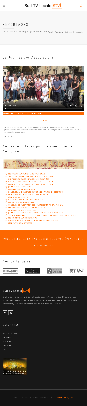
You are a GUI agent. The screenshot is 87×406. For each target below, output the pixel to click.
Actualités (7, 341)
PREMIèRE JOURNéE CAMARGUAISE (22, 189)
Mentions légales (65, 398)
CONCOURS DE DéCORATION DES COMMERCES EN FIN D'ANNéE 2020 (36, 205)
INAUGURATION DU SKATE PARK (21, 202)
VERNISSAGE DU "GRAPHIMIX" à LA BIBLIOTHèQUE (28, 194)
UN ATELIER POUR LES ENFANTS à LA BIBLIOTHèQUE (29, 179)
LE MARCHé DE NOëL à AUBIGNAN (22, 210)
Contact (6, 350)
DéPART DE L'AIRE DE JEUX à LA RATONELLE (25, 200)
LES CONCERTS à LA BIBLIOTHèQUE (22, 218)
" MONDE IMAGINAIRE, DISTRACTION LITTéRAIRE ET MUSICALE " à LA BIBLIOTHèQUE (42, 215)
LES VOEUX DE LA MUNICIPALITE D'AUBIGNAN (26, 174)
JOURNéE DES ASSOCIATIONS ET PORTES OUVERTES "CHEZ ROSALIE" (35, 213)
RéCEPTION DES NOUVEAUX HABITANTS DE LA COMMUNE (31, 184)
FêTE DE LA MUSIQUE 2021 (19, 197)
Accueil (50, 32)
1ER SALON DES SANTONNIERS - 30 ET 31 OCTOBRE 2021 (31, 176)
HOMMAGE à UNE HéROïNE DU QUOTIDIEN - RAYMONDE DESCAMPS (35, 192)
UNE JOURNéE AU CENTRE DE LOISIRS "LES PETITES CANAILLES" (33, 220)
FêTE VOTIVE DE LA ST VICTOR (20, 223)
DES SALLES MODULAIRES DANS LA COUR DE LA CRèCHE (30, 182)
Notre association (10, 333)
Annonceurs (7, 345)
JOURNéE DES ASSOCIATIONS (19, 187)
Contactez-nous (43, 245)
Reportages (59, 32)
